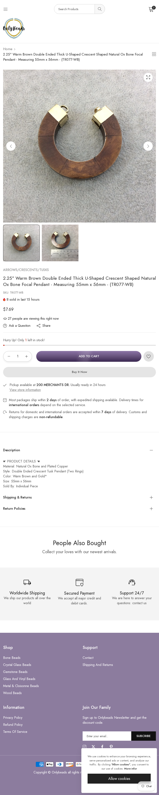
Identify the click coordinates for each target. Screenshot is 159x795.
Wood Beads (12, 693)
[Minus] (8, 356)
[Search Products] (100, 9)
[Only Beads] (79, 28)
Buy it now (79, 372)
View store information (25, 389)
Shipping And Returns (98, 664)
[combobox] (79, 9)
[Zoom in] (148, 77)
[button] (148, 146)
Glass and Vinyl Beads (19, 678)
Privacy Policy (12, 717)
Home (7, 48)
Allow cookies (119, 778)
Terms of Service (15, 731)
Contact (88, 657)
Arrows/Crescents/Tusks (26, 269)
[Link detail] (84, 747)
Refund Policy (13, 724)
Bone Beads (11, 657)
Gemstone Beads (15, 671)
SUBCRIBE (143, 736)
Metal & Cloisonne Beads (21, 686)
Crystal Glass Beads (17, 664)
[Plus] (26, 356)
